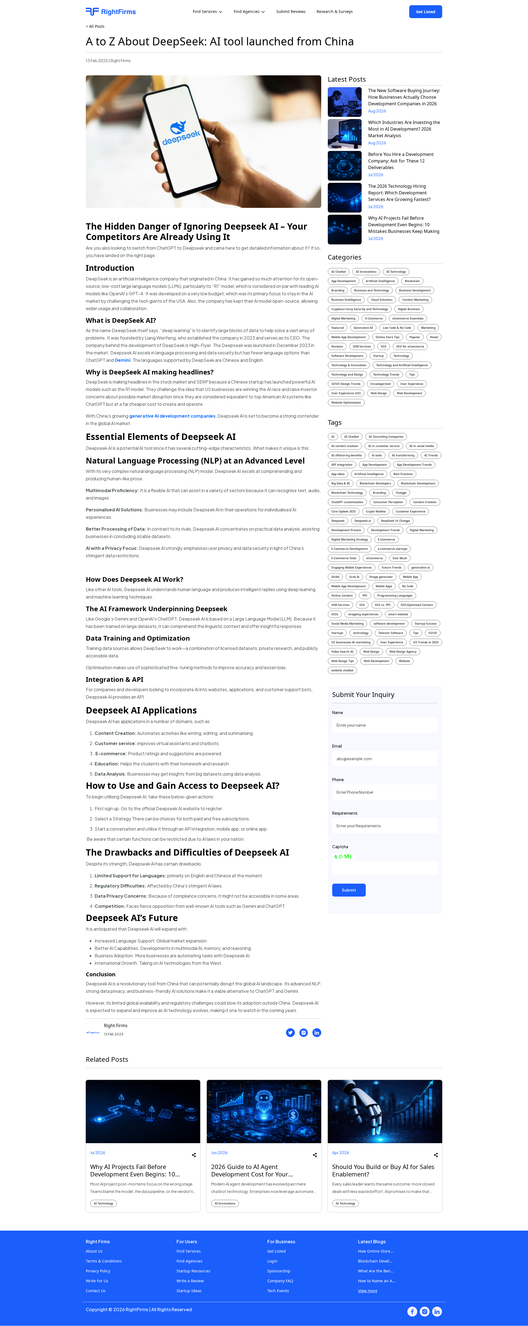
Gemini (122, 360)
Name (337, 712)
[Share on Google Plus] (186, 1186)
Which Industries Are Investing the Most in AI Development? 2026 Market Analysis (404, 129)
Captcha (340, 846)
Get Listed (425, 11)
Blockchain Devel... (375, 1261)
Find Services (189, 1251)
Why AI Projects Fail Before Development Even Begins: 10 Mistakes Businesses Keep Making (403, 224)
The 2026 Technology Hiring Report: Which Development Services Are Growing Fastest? (399, 192)
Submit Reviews (291, 11)
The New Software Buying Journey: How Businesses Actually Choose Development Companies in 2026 (404, 97)
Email (337, 745)
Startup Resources (193, 1270)
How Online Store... (376, 1251)
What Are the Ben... (376, 1270)
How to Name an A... (376, 1280)
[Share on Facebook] (303, 1033)
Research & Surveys (335, 11)
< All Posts (95, 26)
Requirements (345, 813)
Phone (338, 779)
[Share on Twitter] (290, 1032)
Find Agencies (189, 1261)
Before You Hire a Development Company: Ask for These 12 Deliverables (401, 160)
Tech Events (278, 1290)
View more (367, 1290)
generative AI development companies (172, 416)
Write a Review (190, 1280)
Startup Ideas (189, 1290)
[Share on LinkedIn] (316, 1032)
